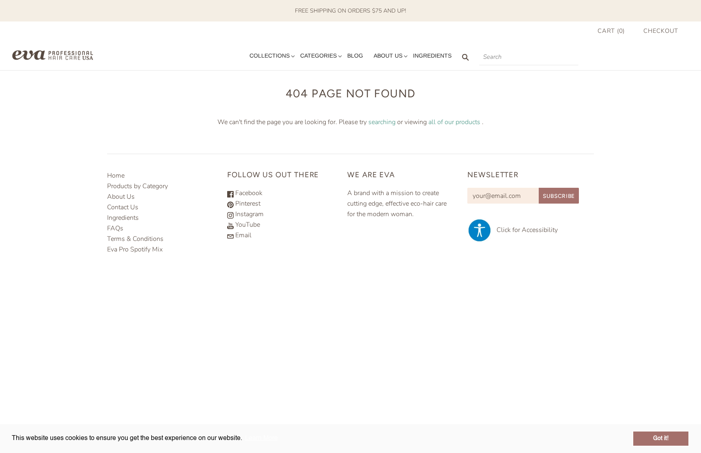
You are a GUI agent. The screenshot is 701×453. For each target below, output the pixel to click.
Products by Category (137, 186)
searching (382, 122)
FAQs (115, 228)
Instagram (249, 214)
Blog (355, 55)
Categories (318, 55)
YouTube (247, 224)
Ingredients (432, 55)
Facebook (248, 193)
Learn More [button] (261, 438)
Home (116, 175)
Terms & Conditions (135, 238)
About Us (388, 55)
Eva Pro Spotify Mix (135, 249)
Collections (269, 55)
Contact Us (122, 207)
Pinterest (247, 203)
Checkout (660, 31)
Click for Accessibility (525, 229)
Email (243, 235)
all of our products (454, 122)
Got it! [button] (661, 438)
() (611, 31)
